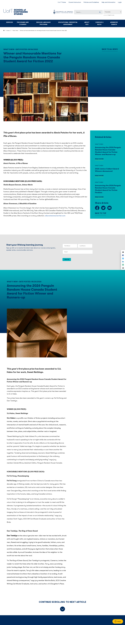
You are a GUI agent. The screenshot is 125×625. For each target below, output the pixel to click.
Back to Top (100, 213)
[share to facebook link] (97, 208)
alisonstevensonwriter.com (55, 216)
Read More (99, 159)
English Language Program (43, 23)
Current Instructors (75, 2)
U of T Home (62, 2)
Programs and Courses (23, 23)
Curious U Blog (99, 23)
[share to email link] (109, 208)
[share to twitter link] (103, 208)
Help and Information (108, 2)
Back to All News (110, 49)
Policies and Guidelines (91, 2)
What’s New (15, 30)
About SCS (86, 23)
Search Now (100, 12)
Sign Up (66, 259)
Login (120, 2)
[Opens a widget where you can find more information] (117, 621)
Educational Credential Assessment (68, 23)
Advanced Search (114, 23)
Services (9, 22)
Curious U (8, 30)
